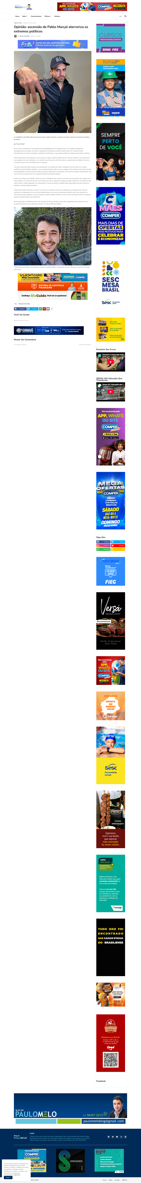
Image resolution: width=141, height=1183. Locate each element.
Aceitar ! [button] (8, 1177)
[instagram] (121, 1137)
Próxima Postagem (84, 344)
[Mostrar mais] (51, 308)
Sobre (24, 16)
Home (17, 16)
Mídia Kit (124, 1180)
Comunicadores (36, 16)
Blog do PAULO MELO (32, 1180)
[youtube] (117, 1137)
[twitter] (112, 1137)
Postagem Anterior (20, 344)
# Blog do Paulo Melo (29, 23)
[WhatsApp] (40, 308)
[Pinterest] (44, 308)
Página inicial (18, 23)
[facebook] (108, 1137)
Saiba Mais (16, 1175)
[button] (120, 16)
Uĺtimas (47, 16)
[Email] (48, 308)
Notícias (57, 16)
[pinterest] (125, 1137)
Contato (117, 1180)
